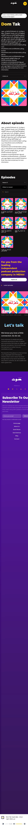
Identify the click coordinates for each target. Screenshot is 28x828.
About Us (17, 426)
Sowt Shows (16, 429)
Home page (16, 423)
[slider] (7, 824)
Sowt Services (17, 432)
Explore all (14, 279)
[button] (25, 3)
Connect (16, 439)
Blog (16, 436)
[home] (13, 3)
